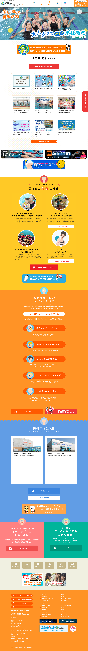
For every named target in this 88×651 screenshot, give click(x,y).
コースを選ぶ (28, 411)
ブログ (20, 4)
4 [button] (44, 40)
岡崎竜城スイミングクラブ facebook (24, 595)
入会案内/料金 (23, 548)
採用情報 (20, 2)
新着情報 (14, 4)
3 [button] (43, 40)
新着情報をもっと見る (44, 141)
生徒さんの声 (15, 5)
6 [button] (48, 40)
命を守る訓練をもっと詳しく (61, 226)
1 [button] (39, 40)
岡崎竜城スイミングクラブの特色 (46, 267)
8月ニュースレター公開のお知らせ (20, 88)
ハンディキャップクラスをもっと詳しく (61, 261)
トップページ (15, 2)
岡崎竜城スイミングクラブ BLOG (23, 607)
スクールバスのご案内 (44, 497)
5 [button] (46, 40)
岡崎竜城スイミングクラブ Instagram (24, 599)
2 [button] (41, 40)
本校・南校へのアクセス (46, 491)
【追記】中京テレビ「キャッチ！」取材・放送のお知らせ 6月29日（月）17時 (43, 134)
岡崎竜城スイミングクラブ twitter (23, 603)
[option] (44, 23)
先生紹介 (67, 547)
